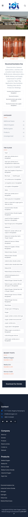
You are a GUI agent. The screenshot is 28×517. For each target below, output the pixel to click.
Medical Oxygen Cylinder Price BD (13, 280)
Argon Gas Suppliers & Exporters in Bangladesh (13, 171)
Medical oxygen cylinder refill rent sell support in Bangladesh (13, 285)
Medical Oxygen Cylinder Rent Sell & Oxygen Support (13, 290)
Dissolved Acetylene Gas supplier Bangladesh (14, 104)
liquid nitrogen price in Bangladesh (13, 223)
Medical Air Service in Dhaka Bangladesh (12, 242)
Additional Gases (9, 121)
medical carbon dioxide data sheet (13, 264)
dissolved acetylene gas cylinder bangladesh (13, 100)
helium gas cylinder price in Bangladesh (11, 194)
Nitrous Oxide (8, 371)
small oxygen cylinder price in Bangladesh (12, 340)
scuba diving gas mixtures (11, 335)
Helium (6, 190)
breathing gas (16, 175)
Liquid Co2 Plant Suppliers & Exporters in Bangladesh (12, 219)
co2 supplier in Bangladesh (11, 186)
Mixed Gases (8, 305)
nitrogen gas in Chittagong (12, 308)
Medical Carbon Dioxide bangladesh (11, 256)
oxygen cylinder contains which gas (14, 316)
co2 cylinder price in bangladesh (13, 179)
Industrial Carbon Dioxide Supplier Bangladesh (13, 214)
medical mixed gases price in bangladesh (12, 276)
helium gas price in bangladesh (13, 198)
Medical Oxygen (9, 358)
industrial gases (9, 125)
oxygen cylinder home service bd (13, 319)
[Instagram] (15, 421)
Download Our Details (14, 384)
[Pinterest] (11, 421)
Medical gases (8, 128)
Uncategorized (8, 136)
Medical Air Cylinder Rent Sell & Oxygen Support (12, 237)
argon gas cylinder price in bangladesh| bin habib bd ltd (12, 162)
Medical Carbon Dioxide (11, 252)
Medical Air (7, 227)
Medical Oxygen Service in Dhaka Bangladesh (13, 295)
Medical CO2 (8, 268)
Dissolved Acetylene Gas (14, 64)
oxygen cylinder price (10, 323)
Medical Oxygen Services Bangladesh (11, 300)
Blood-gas (7, 175)
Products (7, 132)
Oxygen (7, 312)
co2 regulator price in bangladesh (13, 183)
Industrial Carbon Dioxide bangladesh (11, 208)
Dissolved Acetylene (13, 96)
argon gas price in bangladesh (12, 167)
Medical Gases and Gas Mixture (13, 271)
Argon (6, 152)
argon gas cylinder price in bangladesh (11, 157)
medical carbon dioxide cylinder (13, 261)
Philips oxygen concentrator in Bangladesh (12, 331)
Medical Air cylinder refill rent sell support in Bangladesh (13, 231)
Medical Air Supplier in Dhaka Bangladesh (12, 247)
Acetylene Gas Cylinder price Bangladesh (14, 92)
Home (5, 17)
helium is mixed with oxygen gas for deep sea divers (14, 203)
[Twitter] (2, 421)
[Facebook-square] (7, 421)
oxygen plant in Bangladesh (12, 326)
